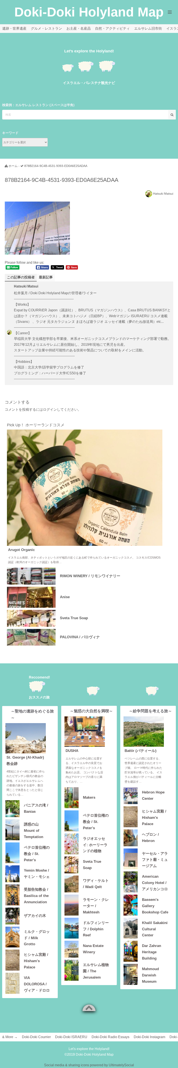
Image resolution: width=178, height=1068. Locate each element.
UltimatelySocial (121, 1065)
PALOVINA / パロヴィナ (80, 637)
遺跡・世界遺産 (14, 28)
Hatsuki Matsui (163, 193)
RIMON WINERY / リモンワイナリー (90, 576)
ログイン (50, 409)
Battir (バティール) (141, 751)
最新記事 (46, 277)
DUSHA (72, 751)
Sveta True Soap (74, 618)
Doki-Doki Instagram (149, 1037)
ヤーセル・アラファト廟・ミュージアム (155, 859)
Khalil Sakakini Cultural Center (155, 929)
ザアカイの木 (35, 916)
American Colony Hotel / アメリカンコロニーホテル (155, 882)
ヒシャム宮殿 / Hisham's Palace (36, 960)
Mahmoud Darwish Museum (150, 975)
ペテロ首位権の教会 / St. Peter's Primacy (37, 853)
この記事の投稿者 (21, 277)
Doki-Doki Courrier (36, 1037)
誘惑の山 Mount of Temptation (33, 830)
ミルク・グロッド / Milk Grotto (37, 937)
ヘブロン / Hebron (150, 837)
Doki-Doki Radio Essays (110, 1037)
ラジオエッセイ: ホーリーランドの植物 (95, 844)
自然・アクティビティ (112, 28)
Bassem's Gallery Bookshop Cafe (155, 905)
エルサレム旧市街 (148, 28)
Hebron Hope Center (153, 795)
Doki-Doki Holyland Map (89, 12)
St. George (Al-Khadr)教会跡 (25, 760)
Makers (89, 797)
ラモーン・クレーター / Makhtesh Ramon (96, 905)
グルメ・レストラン (46, 28)
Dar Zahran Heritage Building (151, 952)
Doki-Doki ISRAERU (71, 1037)
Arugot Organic (21, 550)
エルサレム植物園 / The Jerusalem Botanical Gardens (96, 971)
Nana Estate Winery (93, 949)
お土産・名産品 (78, 28)
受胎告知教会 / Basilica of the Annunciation (36, 895)
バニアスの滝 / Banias (36, 808)
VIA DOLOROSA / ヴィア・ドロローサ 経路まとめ (37, 984)
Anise (65, 597)
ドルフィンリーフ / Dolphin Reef (96, 929)
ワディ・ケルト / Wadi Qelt (96, 884)
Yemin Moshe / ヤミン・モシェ (37, 873)
